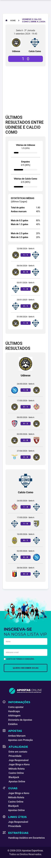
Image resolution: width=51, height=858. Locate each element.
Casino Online (16, 772)
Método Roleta (17, 768)
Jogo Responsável (19, 760)
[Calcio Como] (34, 42)
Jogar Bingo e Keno (19, 764)
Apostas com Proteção (20, 740)
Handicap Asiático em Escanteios (26, 837)
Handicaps (14, 711)
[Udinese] (16, 42)
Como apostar (16, 707)
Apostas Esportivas (32, 850)
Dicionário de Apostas (20, 719)
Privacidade (15, 755)
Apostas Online (17, 781)
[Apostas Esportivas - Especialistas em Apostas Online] (25, 691)
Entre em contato (18, 751)
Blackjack (14, 777)
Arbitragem (14, 715)
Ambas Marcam (17, 735)
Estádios (13, 724)
